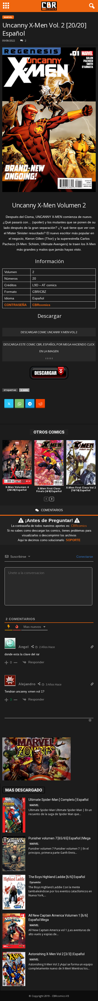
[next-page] (51, 498)
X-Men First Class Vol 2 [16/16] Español (81, 489)
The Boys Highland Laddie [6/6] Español (56, 877)
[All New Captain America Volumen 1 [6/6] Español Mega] (14, 930)
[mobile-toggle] (6, 6)
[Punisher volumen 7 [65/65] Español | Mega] (14, 853)
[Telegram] (29, 403)
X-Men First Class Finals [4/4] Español (49, 490)
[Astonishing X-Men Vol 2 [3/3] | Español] (14, 969)
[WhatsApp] (19, 403)
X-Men (24, 390)
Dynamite (35, 882)
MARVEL (8, 17)
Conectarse (84, 556)
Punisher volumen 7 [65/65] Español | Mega (59, 838)
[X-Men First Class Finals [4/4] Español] (49, 463)
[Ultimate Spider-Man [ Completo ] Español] (14, 815)
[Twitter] (8, 403)
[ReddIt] (40, 403)
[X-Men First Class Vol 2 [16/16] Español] (80, 462)
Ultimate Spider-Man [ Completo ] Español (58, 799)
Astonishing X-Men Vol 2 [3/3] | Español (56, 954)
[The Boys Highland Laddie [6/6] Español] (14, 892)
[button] (91, 6)
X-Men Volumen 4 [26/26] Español (16, 488)
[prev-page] (46, 498)
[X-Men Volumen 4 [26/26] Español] (17, 462)
